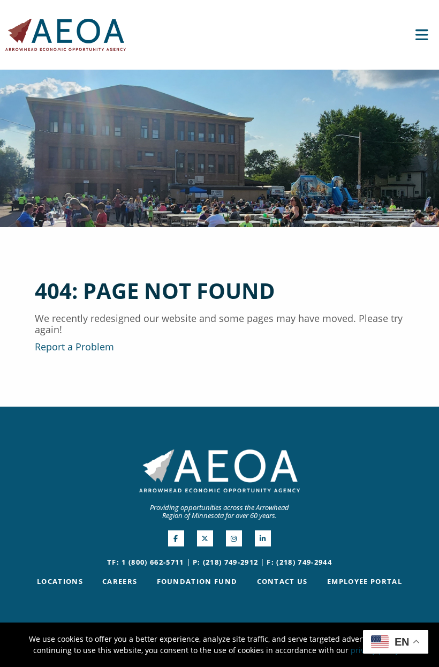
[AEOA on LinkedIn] (263, 538)
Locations (60, 581)
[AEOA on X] (205, 538)
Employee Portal (364, 581)
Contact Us (282, 581)
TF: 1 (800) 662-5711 (145, 562)
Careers (119, 581)
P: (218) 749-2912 (226, 562)
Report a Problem (74, 346)
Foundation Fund (197, 581)
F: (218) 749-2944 (299, 562)
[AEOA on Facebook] (176, 538)
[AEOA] (65, 33)
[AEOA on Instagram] (234, 538)
